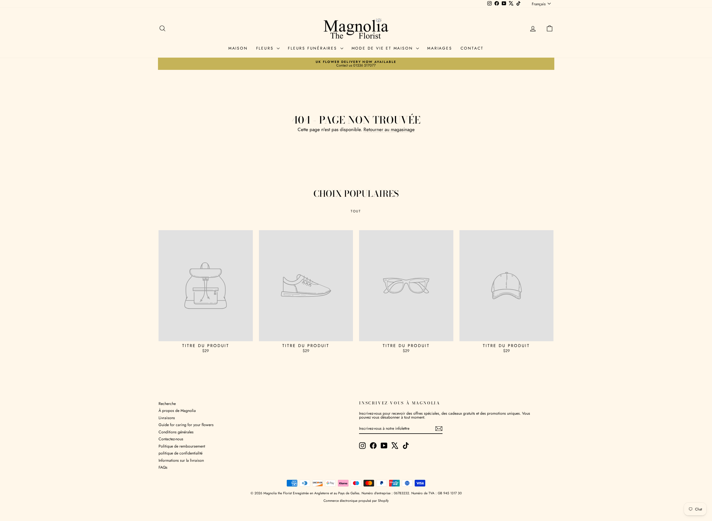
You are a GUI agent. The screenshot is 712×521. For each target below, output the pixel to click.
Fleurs (266, 48)
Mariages (439, 48)
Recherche (167, 403)
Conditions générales (176, 432)
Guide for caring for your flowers (186, 424)
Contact (472, 48)
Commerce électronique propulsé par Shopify (356, 500)
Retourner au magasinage (389, 129)
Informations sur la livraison (181, 460)
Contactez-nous (171, 439)
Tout (356, 211)
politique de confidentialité (180, 453)
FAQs (163, 467)
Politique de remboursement (182, 446)
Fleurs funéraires (313, 48)
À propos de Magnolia (177, 410)
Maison (238, 48)
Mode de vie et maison (383, 48)
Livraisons (167, 418)
